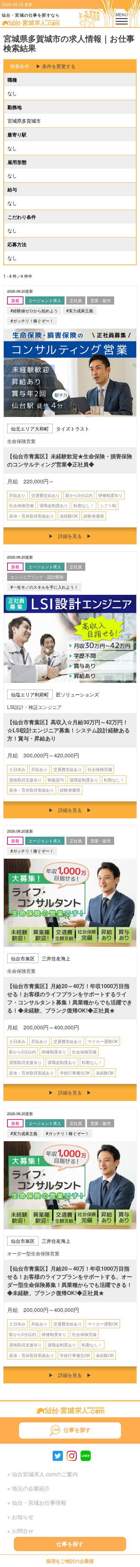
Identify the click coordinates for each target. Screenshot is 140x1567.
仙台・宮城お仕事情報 (39, 1502)
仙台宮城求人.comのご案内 (45, 1474)
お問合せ (23, 1531)
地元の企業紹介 (31, 1488)
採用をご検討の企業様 (70, 1561)
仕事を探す (70, 1544)
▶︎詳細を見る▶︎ (70, 535)
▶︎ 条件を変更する (55, 66)
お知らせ (23, 1517)
